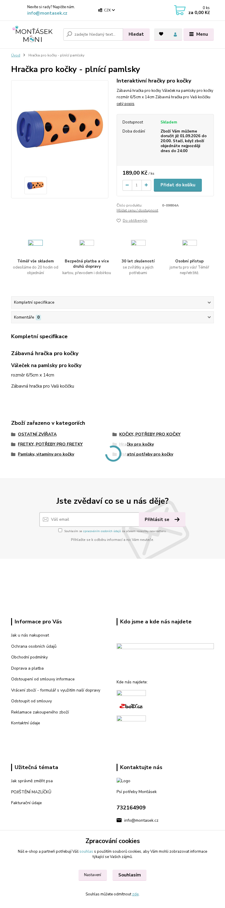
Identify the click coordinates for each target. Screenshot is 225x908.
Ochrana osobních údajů (34, 646)
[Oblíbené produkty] (161, 33)
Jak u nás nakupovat (30, 635)
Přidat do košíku (178, 185)
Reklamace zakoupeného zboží (40, 712)
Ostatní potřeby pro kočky (146, 454)
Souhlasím (129, 875)
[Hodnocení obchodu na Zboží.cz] (131, 705)
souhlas (86, 851)
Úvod (15, 55)
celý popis (125, 103)
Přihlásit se (158, 519)
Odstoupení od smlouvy (33, 679)
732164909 (131, 807)
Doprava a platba (27, 668)
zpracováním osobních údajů (102, 531)
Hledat (136, 34)
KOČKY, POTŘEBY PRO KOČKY (149, 434)
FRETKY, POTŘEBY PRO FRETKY (50, 444)
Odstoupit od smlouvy (31, 701)
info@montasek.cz (47, 13)
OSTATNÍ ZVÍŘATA (37, 434)
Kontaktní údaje (25, 723)
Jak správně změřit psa (32, 781)
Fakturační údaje (26, 803)
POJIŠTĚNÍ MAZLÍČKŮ (31, 792)
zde (135, 894)
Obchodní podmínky (29, 657)
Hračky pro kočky (136, 444)
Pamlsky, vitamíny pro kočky (46, 454)
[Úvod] (35, 34)
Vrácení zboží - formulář (33, 690)
